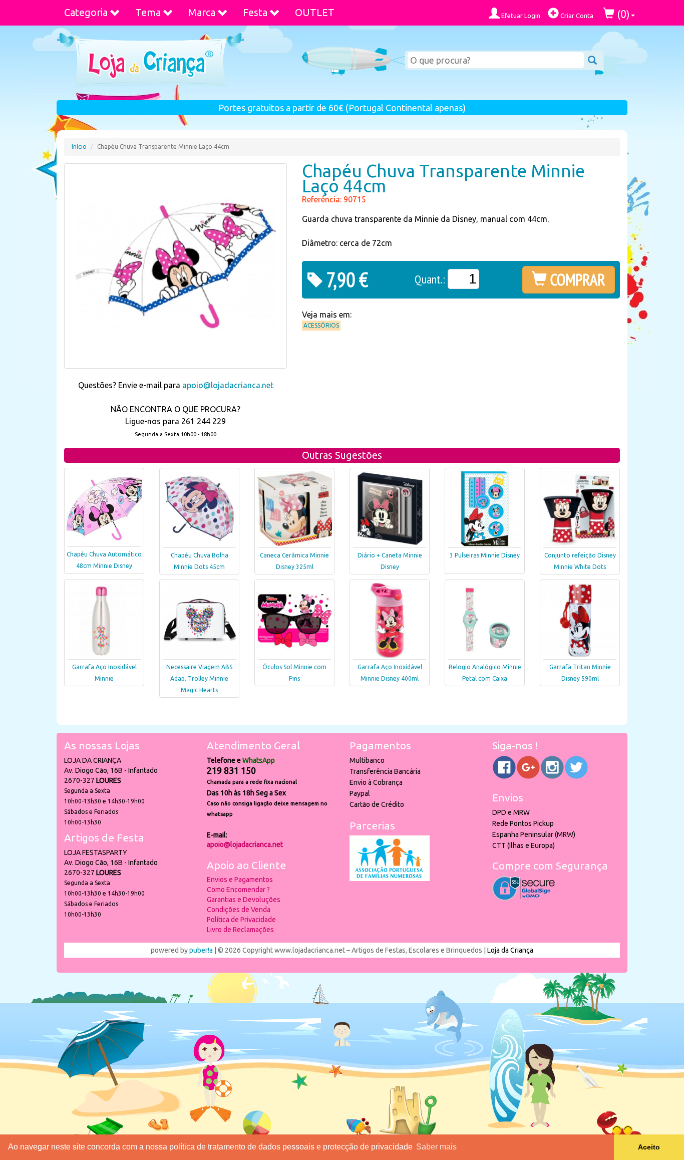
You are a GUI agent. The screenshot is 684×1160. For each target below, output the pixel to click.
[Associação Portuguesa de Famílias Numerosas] (390, 879)
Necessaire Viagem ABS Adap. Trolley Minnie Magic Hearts (199, 678)
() (622, 14)
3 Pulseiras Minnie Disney (485, 555)
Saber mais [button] (436, 1146)
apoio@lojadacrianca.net (227, 385)
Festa (255, 12)
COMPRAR (576, 279)
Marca (201, 12)
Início (79, 146)
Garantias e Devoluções (243, 900)
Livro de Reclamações (240, 930)
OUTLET (314, 12)
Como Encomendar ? (238, 890)
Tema (148, 12)
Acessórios (321, 325)
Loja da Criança (510, 950)
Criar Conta (576, 15)
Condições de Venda (238, 910)
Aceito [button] (649, 1147)
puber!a (201, 950)
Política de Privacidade (241, 920)
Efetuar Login (520, 15)
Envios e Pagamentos (240, 880)
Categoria (86, 12)
